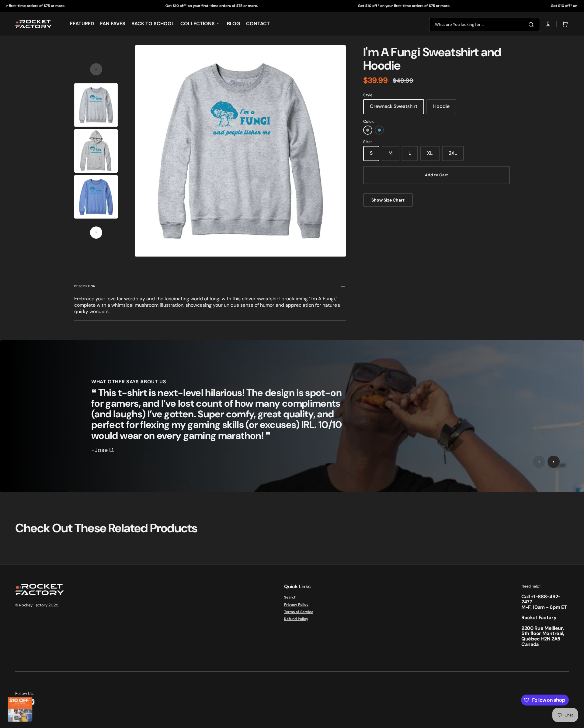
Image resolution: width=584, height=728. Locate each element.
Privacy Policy (296, 604)
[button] (548, 24)
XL (430, 153)
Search (290, 597)
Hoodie (441, 106)
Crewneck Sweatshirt (393, 106)
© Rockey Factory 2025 (36, 605)
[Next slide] (96, 232)
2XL (453, 153)
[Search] (532, 24)
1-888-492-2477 (541, 599)
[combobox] (484, 24)
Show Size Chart (388, 200)
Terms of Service (298, 611)
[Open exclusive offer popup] (20, 709)
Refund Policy (296, 618)
